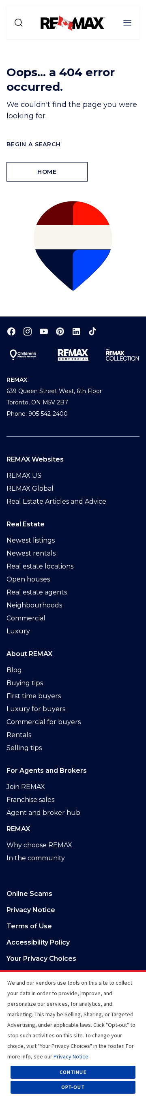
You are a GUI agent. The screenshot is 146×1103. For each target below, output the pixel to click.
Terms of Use (29, 926)
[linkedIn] (76, 331)
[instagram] (27, 331)
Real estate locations (39, 566)
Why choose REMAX (39, 845)
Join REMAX (25, 787)
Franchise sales (30, 800)
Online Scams (29, 894)
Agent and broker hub (43, 813)
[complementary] (73, 959)
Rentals (18, 735)
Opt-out (73, 1087)
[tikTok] (92, 331)
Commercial (25, 618)
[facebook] (11, 331)
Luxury (18, 631)
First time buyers (33, 696)
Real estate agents (36, 592)
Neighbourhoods (34, 605)
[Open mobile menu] (127, 22)
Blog (14, 670)
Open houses (28, 579)
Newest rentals (31, 553)
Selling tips (24, 748)
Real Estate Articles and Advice (56, 501)
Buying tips (24, 683)
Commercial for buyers (43, 722)
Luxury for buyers (35, 709)
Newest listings (30, 540)
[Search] (19, 23)
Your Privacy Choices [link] (41, 958)
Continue (73, 1072)
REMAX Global (30, 488)
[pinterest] (60, 331)
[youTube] (44, 331)
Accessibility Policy (38, 942)
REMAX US (23, 475)
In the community (35, 858)
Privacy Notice (30, 910)
